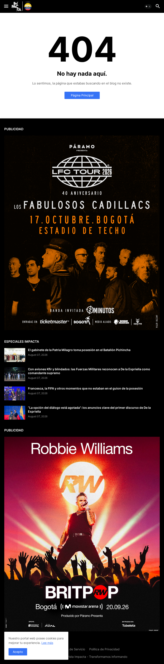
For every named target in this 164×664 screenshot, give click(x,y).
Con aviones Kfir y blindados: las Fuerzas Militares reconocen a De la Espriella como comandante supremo (89, 371)
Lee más (47, 643)
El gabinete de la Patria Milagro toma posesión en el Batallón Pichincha (79, 350)
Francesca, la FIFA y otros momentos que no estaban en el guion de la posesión (85, 388)
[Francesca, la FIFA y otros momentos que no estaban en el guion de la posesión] (14, 393)
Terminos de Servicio (70, 649)
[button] (6, 6)
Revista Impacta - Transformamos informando (95, 656)
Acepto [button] (18, 652)
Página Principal (82, 95)
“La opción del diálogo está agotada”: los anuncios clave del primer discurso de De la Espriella (89, 409)
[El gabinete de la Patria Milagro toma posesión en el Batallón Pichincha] (14, 355)
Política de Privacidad (104, 649)
